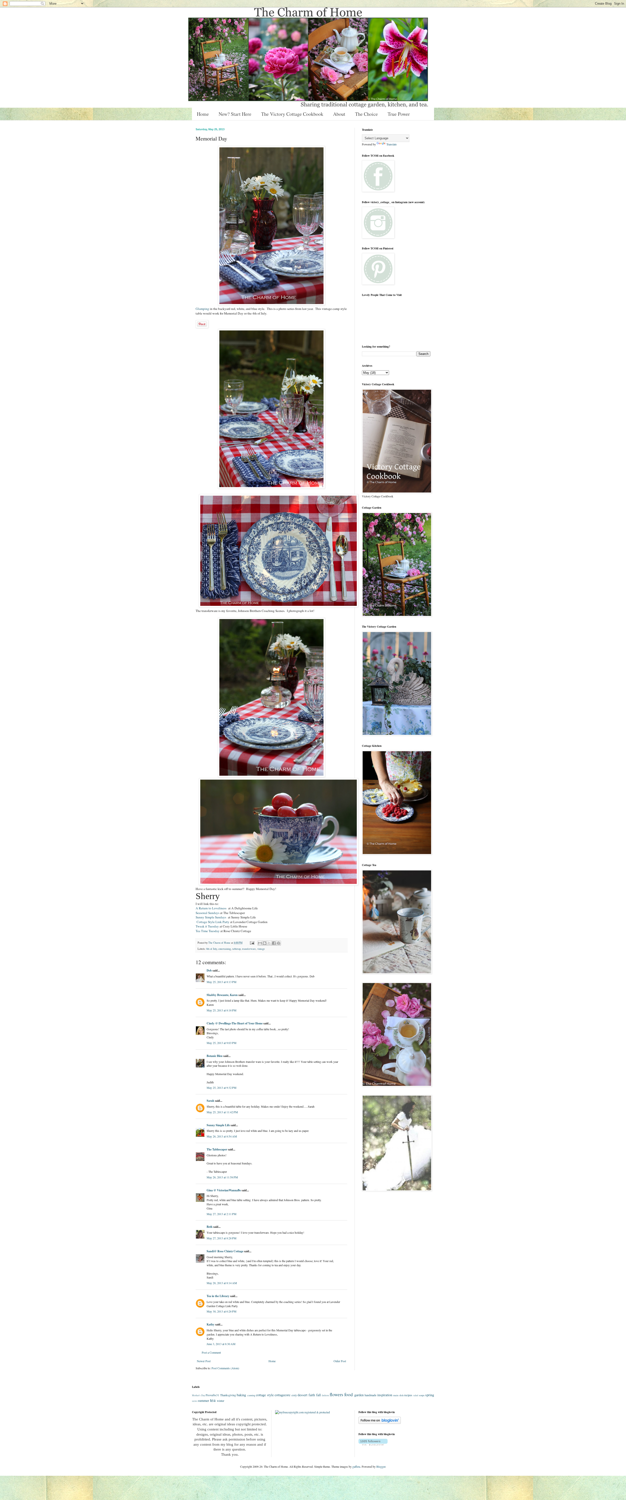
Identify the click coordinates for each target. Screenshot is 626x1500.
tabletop (236, 948)
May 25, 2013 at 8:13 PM (221, 982)
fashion (325, 1395)
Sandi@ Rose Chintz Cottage (225, 1251)
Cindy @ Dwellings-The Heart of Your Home (235, 1023)
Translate (391, 144)
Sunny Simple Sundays (211, 917)
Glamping (202, 308)
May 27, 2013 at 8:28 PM (221, 1238)
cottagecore (282, 1395)
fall (318, 1395)
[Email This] (259, 943)
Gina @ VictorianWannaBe (224, 1190)
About (339, 114)
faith (312, 1395)
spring (429, 1395)
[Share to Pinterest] (278, 943)
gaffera (356, 1466)
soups (422, 1395)
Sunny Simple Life (218, 1125)
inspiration (384, 1395)
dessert (302, 1395)
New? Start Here (235, 114)
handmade (370, 1395)
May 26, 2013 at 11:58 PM (222, 1177)
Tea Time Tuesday (208, 931)
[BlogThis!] (264, 943)
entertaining (224, 948)
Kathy (210, 1324)
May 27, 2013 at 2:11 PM (221, 1214)
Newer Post (204, 1361)
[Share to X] (269, 943)
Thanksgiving (228, 1395)
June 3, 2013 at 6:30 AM (221, 1344)
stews (194, 1401)
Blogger (380, 1466)
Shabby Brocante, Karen (222, 995)
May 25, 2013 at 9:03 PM (221, 1043)
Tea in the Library (218, 1296)
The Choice (366, 114)
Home (203, 114)
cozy (294, 1395)
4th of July (211, 948)
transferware (249, 948)
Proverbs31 (212, 1395)
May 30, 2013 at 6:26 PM (221, 1311)
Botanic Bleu (215, 1056)
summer (203, 1400)
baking (241, 1395)
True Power (399, 114)
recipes (408, 1395)
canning (251, 1395)
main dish (398, 1395)
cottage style (265, 1395)
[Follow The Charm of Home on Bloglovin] (379, 1423)
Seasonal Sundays (207, 913)
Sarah (210, 1101)
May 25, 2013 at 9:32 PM (221, 1088)
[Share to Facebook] (273, 943)
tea (213, 1400)
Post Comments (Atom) (225, 1368)
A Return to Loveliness (212, 908)
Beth (209, 1227)
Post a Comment (211, 1352)
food (348, 1394)
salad (415, 1395)
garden (359, 1395)
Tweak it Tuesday (207, 926)
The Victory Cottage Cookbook (292, 114)
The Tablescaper (217, 1149)
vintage (261, 948)
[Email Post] (252, 942)
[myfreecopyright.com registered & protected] (302, 1412)
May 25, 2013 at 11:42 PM (222, 1112)
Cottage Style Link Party (213, 922)
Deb (209, 970)
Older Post (340, 1361)
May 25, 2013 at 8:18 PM (221, 1010)
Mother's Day (198, 1395)
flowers (336, 1394)
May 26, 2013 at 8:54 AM (222, 1136)
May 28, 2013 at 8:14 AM (222, 1283)
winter (220, 1401)
